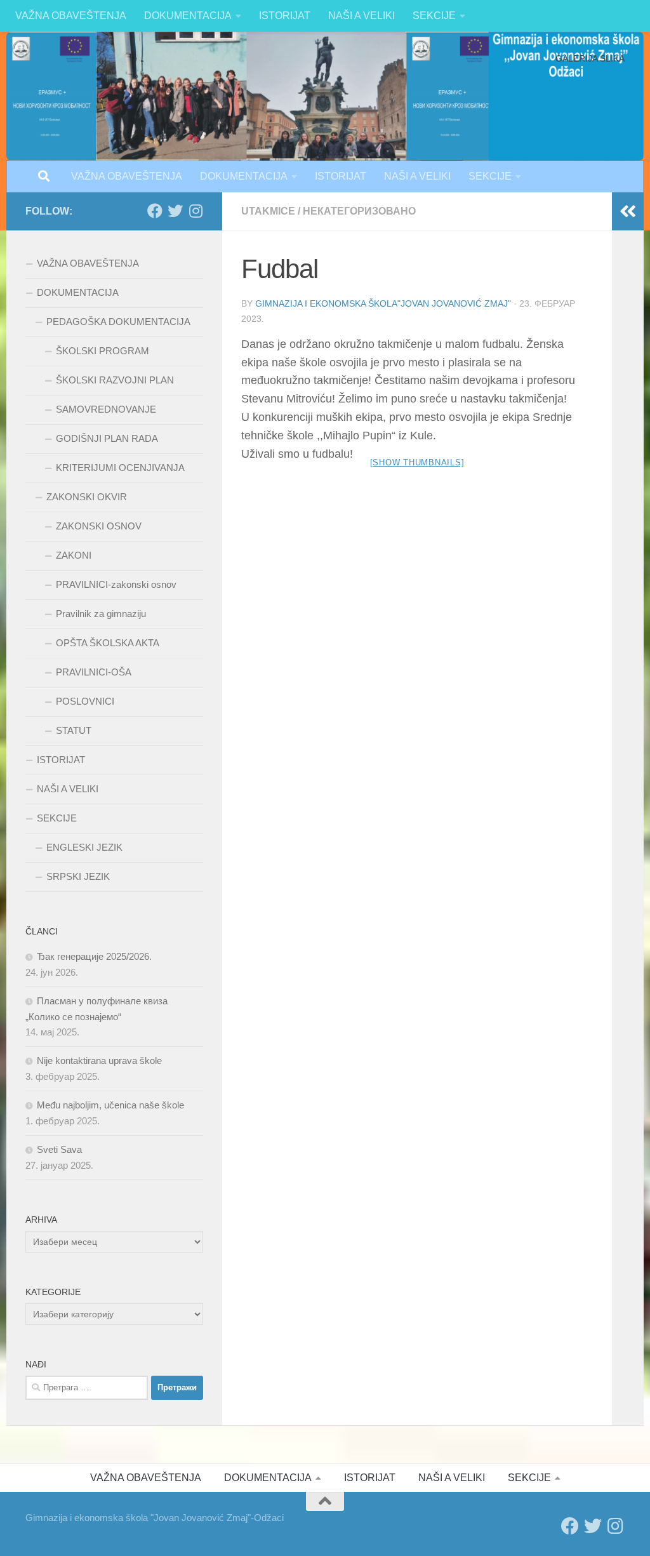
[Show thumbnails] (417, 462)
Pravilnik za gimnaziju (101, 613)
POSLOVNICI (85, 701)
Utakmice (268, 211)
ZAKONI (73, 555)
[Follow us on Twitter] (175, 210)
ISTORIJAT (284, 15)
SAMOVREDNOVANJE (106, 409)
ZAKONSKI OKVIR (86, 496)
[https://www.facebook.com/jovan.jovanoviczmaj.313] (154, 210)
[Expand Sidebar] (628, 211)
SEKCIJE (434, 15)
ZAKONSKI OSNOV (99, 526)
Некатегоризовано (359, 211)
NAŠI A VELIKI (361, 15)
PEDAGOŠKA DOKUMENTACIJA (118, 321)
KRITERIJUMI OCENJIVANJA (120, 467)
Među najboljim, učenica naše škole (110, 1105)
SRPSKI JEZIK (78, 876)
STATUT (73, 730)
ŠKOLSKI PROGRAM (102, 350)
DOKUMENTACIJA (188, 15)
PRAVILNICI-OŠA (93, 672)
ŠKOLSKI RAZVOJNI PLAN (115, 380)
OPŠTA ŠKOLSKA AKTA (107, 642)
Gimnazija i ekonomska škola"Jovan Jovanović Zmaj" (383, 303)
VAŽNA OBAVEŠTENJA (70, 15)
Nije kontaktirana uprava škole (99, 1060)
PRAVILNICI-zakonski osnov (116, 584)
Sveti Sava (59, 1149)
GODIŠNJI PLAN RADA (107, 438)
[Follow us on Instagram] (195, 210)
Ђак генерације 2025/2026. (94, 956)
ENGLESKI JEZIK (84, 847)
